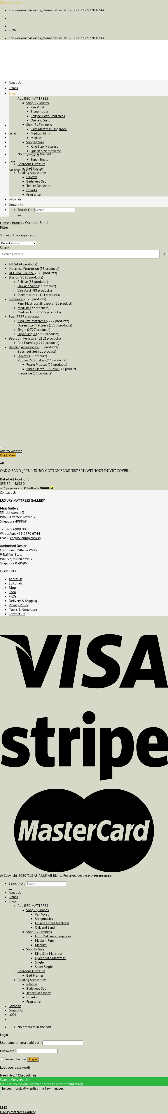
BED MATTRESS (21, 273)
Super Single (39, 159)
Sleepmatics (40, 111)
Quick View (8, 455)
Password (8, 1051)
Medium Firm (40, 133)
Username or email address (21, 1042)
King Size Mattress (44, 146)
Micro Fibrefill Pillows (43, 369)
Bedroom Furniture (31, 164)
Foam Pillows (37, 364)
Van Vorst (38, 107)
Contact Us (16, 205)
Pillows (31, 177)
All (11, 264)
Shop (12, 93)
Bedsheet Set (36, 181)
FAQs (13, 596)
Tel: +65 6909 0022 (15, 529)
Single (35, 155)
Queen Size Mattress (46, 151)
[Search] (19, 215)
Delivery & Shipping (23, 600)
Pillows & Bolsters (32, 360)
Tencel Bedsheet (38, 185)
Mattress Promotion (24, 268)
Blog (12, 587)
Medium (36, 137)
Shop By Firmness (39, 124)
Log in (33, 1059)
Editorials (15, 199)
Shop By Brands (37, 103)
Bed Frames (35, 168)
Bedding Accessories (32, 172)
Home (4, 222)
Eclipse (23, 281)
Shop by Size (35, 142)
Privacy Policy (18, 605)
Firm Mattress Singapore (49, 129)
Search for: (25, 209)
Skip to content (11, 2)
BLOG (12, 30)
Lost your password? (15, 1067)
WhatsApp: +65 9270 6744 (20, 533)
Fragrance (33, 194)
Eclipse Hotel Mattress (48, 116)
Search (5, 247)
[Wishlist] (2, 447)
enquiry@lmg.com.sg (25, 538)
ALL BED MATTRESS (33, 98)
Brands (13, 88)
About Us (15, 82)
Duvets (31, 190)
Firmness (16, 299)
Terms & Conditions (23, 609)
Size (12, 316)
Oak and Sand (40, 120)
